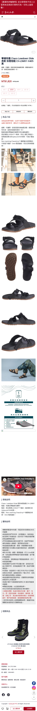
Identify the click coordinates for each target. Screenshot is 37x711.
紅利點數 (13, 687)
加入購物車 (16, 709)
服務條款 (10, 680)
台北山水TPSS (13, 704)
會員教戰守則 (5, 687)
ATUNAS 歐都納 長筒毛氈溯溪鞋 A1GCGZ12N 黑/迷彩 (18, 645)
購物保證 (4, 680)
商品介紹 (7, 111)
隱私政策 (16, 680)
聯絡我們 (23, 680)
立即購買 (29, 709)
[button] (34, 637)
